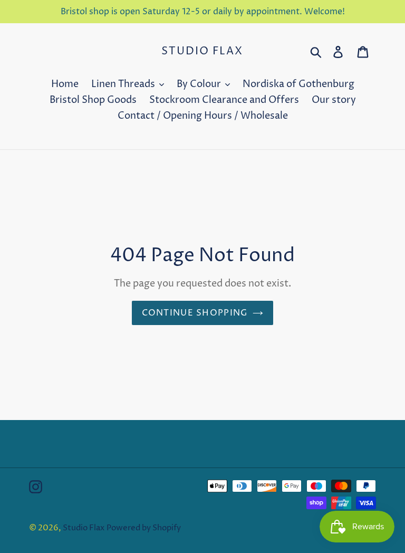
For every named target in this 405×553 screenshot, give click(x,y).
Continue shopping (195, 313)
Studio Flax (202, 51)
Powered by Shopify (144, 527)
